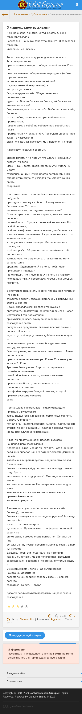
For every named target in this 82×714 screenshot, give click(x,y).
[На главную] (5, 14)
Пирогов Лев (27, 619)
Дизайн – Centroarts (21, 706)
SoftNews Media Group (43, 693)
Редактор (56, 619)
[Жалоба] (50, 616)
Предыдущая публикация (25, 635)
